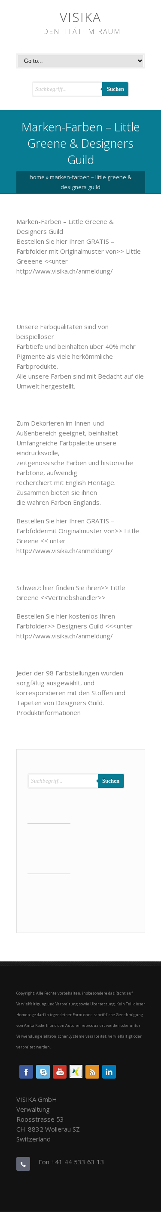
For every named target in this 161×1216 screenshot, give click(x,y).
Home (37, 177)
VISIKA (80, 17)
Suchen (115, 89)
